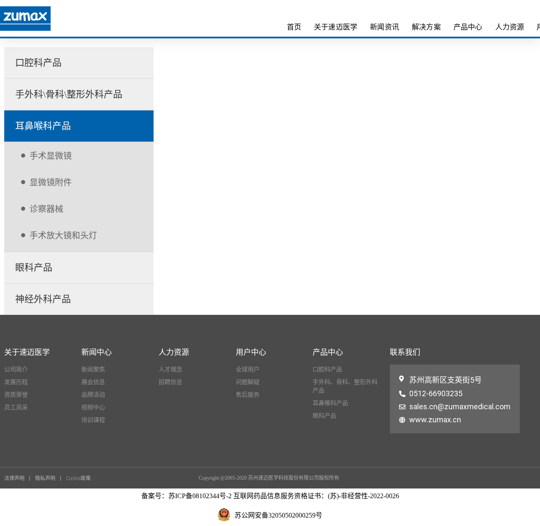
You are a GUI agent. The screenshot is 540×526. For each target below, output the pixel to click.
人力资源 (509, 27)
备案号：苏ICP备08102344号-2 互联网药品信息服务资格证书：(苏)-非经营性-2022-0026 (270, 495)
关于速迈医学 (335, 27)
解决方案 (426, 27)
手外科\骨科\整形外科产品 (68, 94)
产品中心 (468, 27)
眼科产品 (33, 267)
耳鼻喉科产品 (43, 126)
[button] (17, 478)
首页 (294, 27)
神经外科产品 (43, 299)
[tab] (79, 62)
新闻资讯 (384, 27)
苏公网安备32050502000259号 (278, 515)
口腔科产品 (38, 62)
